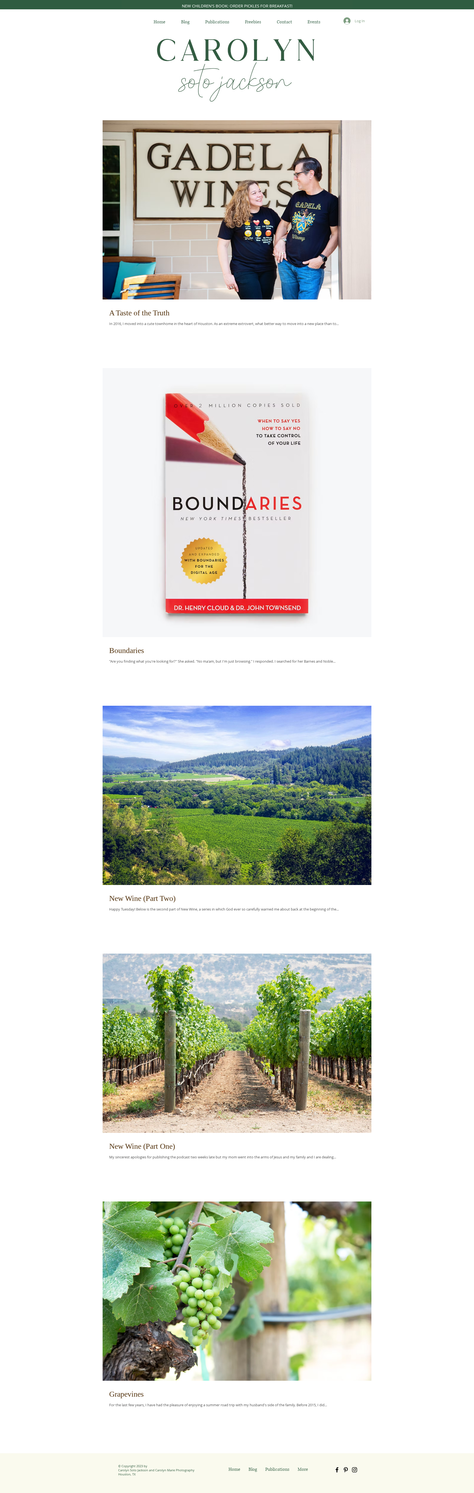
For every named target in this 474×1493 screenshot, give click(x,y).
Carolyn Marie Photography (174, 1470)
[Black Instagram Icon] (354, 1469)
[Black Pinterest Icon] (345, 1469)
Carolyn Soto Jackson (133, 1470)
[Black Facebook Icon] (337, 1469)
